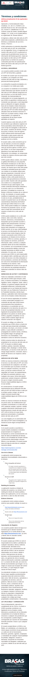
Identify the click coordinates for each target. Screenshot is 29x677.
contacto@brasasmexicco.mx (10, 669)
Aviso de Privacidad (19, 671)
